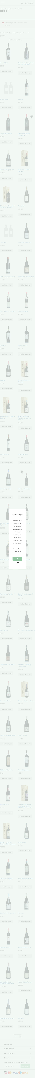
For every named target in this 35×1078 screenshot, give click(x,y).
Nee (18, 562)
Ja (17, 559)
